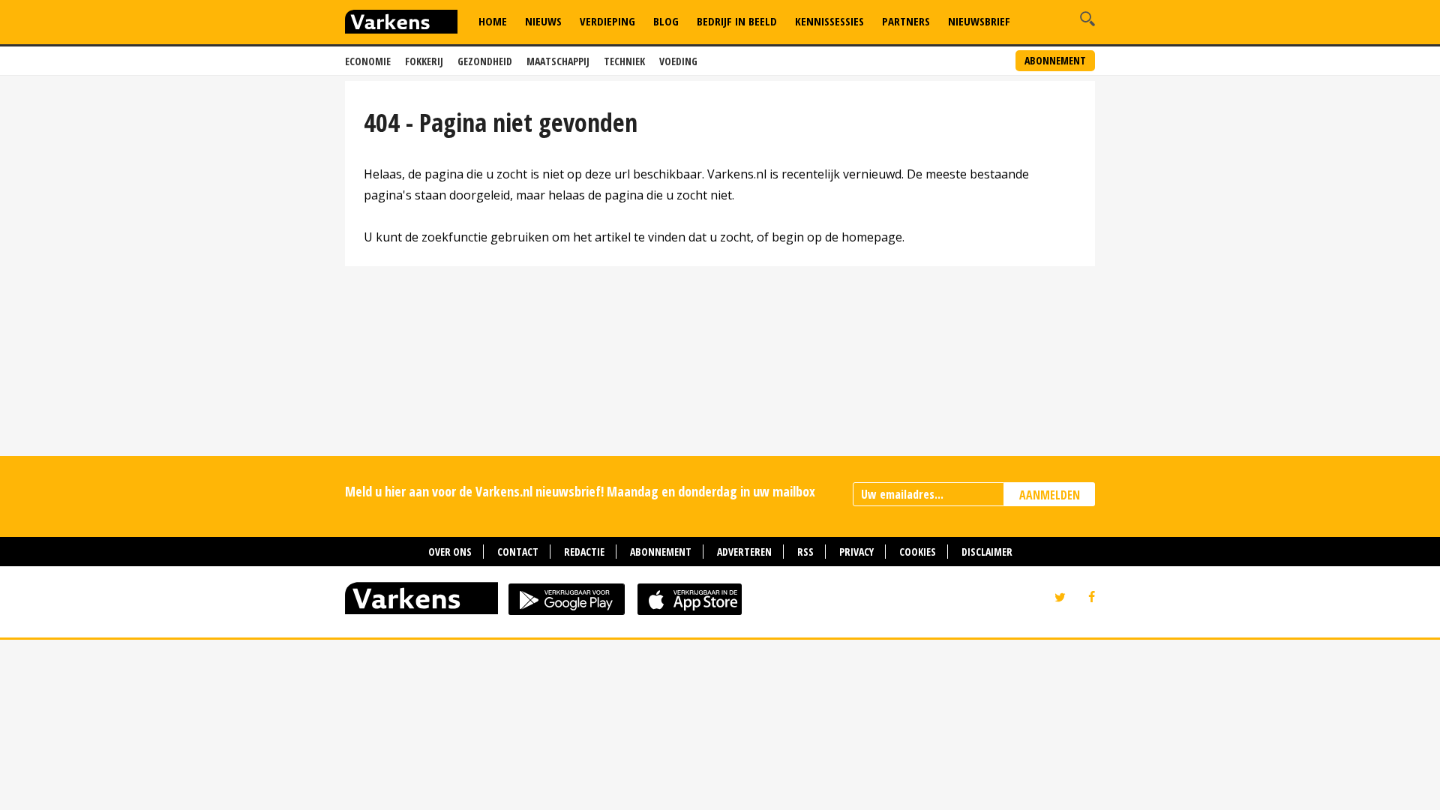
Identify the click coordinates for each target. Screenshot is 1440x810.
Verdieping (607, 21)
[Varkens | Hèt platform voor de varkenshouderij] (401, 24)
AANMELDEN (1049, 495)
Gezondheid (485, 61)
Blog (666, 21)
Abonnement (1055, 60)
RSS (805, 551)
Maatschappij (558, 61)
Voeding (678, 61)
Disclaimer (987, 551)
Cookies (917, 551)
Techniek (624, 61)
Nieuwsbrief (979, 21)
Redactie (584, 551)
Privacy (856, 551)
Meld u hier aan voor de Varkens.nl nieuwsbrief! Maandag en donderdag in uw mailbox (580, 491)
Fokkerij (424, 61)
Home (492, 21)
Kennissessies (829, 21)
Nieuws (543, 21)
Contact (517, 551)
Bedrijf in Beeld (737, 21)
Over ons (450, 551)
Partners (906, 21)
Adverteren (744, 551)
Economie (368, 61)
